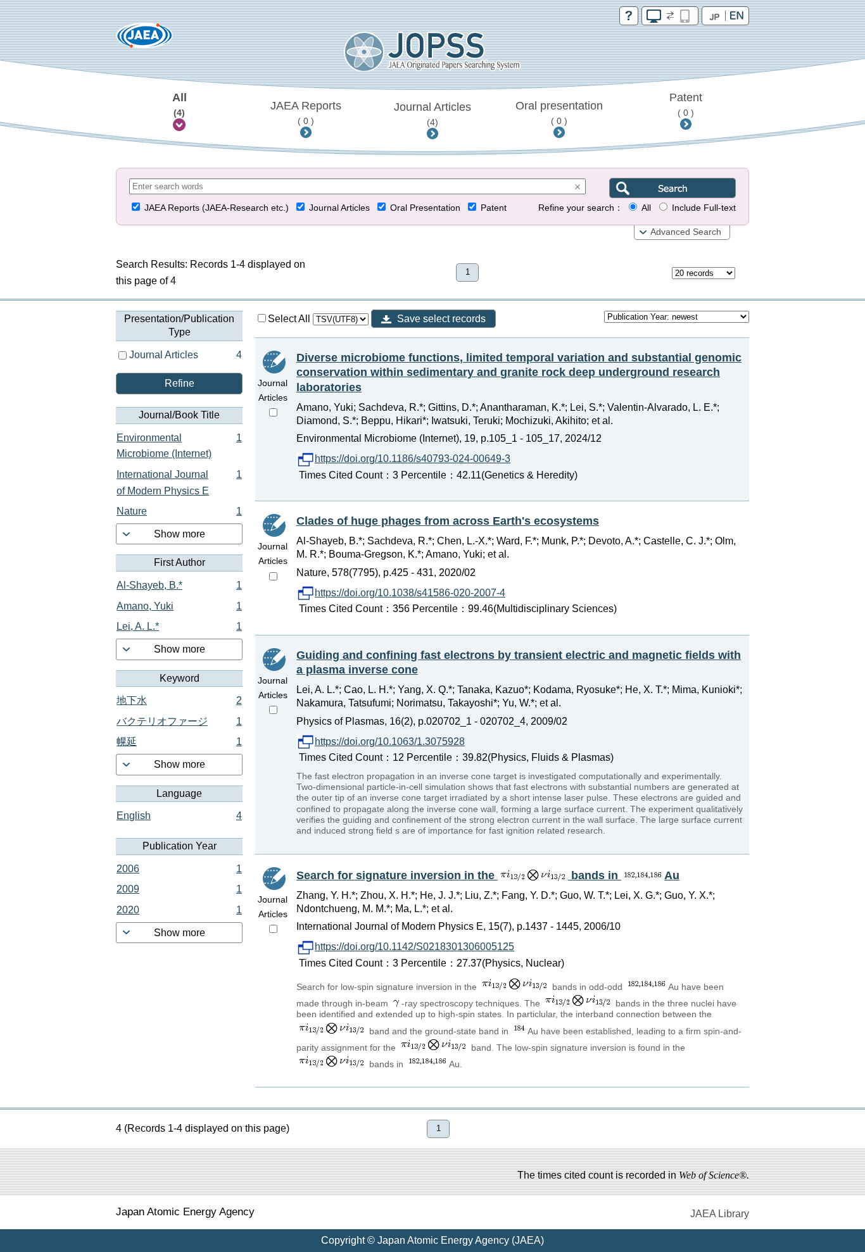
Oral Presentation (425, 208)
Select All (290, 318)
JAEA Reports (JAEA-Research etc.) (216, 208)
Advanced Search (685, 232)
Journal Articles (432, 114)
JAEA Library (719, 1213)
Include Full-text (704, 208)
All (179, 104)
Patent (685, 104)
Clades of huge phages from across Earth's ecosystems (447, 521)
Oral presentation (559, 112)
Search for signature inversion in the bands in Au (487, 875)
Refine (179, 383)
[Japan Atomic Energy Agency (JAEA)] (144, 39)
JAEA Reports (305, 112)
